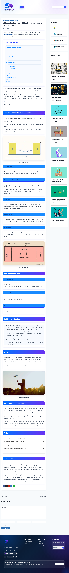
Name (3, 522)
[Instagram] (8, 557)
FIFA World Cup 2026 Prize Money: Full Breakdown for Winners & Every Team (57, 99)
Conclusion (9, 81)
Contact (58, 571)
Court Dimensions (56, 551)
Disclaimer (41, 546)
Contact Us (41, 543)
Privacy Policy (41, 545)
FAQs (8, 79)
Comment (4, 507)
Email (18, 522)
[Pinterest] (10, 557)
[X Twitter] (13, 557)
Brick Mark (11, 58)
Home (21, 7)
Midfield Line (11, 56)
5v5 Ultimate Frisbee (11, 74)
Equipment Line (12, 68)
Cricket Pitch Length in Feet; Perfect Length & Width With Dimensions (57, 120)
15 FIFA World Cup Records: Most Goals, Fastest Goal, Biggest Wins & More (58, 78)
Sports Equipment (28, 546)
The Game (9, 75)
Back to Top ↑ (62, 571)
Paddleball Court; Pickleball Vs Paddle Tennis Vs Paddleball (58, 161)
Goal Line (11, 55)
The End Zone (12, 51)
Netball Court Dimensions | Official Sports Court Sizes (57, 180)
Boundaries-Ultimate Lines (14, 53)
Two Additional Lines (11, 62)
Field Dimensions (56, 552)
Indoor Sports (28, 7)
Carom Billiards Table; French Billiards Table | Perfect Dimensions (58, 141)
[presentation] (59, 68)
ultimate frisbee (8, 34)
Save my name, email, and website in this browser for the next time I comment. (17, 525)
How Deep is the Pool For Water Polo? (58, 221)
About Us (40, 541)
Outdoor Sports (36, 7)
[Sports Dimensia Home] (9, 7)
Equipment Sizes (56, 554)
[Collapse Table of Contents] (42, 42)
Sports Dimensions (7, 20)
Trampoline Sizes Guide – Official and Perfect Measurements (36, 495)
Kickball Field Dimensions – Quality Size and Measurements (10, 495)
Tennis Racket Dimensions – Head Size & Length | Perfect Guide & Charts (58, 201)
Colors (10, 70)
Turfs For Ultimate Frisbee (12, 77)
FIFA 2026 (44, 7)
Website (34, 522)
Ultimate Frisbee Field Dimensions (14, 47)
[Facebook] (5, 557)
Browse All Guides (59, 564)
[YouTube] (16, 557)
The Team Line (12, 66)
